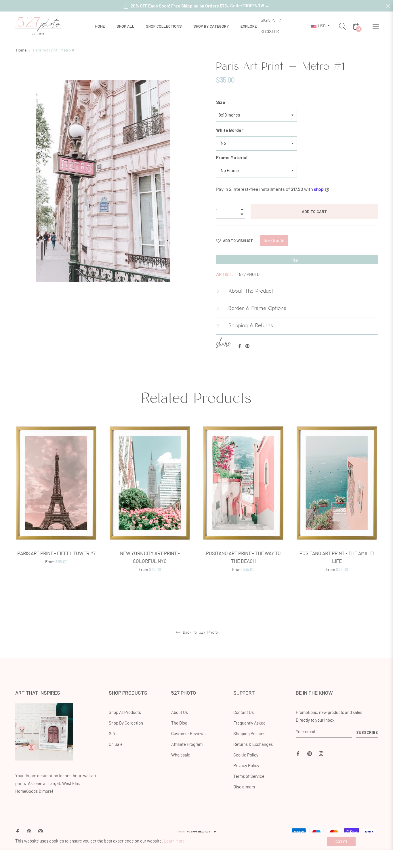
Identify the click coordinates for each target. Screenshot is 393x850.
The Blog (179, 723)
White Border (229, 130)
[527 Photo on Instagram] (321, 753)
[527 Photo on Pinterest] (309, 753)
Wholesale (180, 755)
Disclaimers (244, 787)
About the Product (249, 291)
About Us (179, 712)
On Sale (116, 744)
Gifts (113, 734)
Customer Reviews (188, 734)
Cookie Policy (245, 755)
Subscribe (367, 732)
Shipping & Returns (249, 325)
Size (220, 102)
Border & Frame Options (256, 308)
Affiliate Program (187, 744)
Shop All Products (125, 712)
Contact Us (243, 712)
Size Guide (274, 240)
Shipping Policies (249, 734)
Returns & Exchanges (253, 744)
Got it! (341, 841)
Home (21, 50)
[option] (56, 502)
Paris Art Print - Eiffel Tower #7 (56, 553)
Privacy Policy (246, 766)
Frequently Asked (249, 723)
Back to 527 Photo (199, 632)
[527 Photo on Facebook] (298, 753)
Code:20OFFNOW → (249, 5)
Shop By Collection (126, 723)
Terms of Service (248, 776)
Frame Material (231, 157)
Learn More (174, 841)
